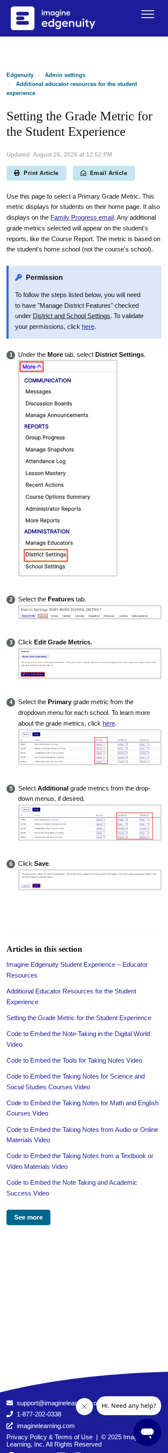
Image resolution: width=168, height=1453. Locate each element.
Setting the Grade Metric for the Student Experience (78, 1017)
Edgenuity (20, 75)
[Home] (64, 18)
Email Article (109, 173)
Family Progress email (82, 217)
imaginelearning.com (46, 1425)
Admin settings (65, 75)
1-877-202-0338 (39, 1414)
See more (28, 1217)
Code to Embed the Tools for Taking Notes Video (74, 1060)
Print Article (41, 173)
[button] (147, 14)
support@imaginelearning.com (60, 1403)
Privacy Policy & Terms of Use (49, 1437)
